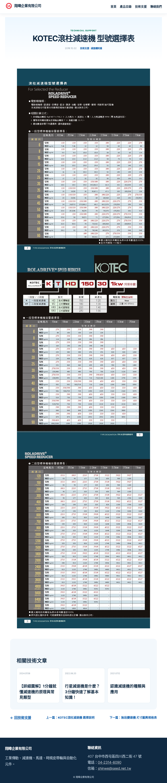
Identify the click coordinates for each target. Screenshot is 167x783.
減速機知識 (96, 48)
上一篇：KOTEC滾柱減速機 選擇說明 (70, 717)
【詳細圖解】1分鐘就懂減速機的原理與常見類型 (37, 692)
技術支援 (84, 48)
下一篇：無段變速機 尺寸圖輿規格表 (133, 717)
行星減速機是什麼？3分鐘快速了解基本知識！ (82, 692)
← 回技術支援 (20, 718)
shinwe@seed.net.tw (114, 768)
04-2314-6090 (109, 762)
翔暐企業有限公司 (27, 6)
